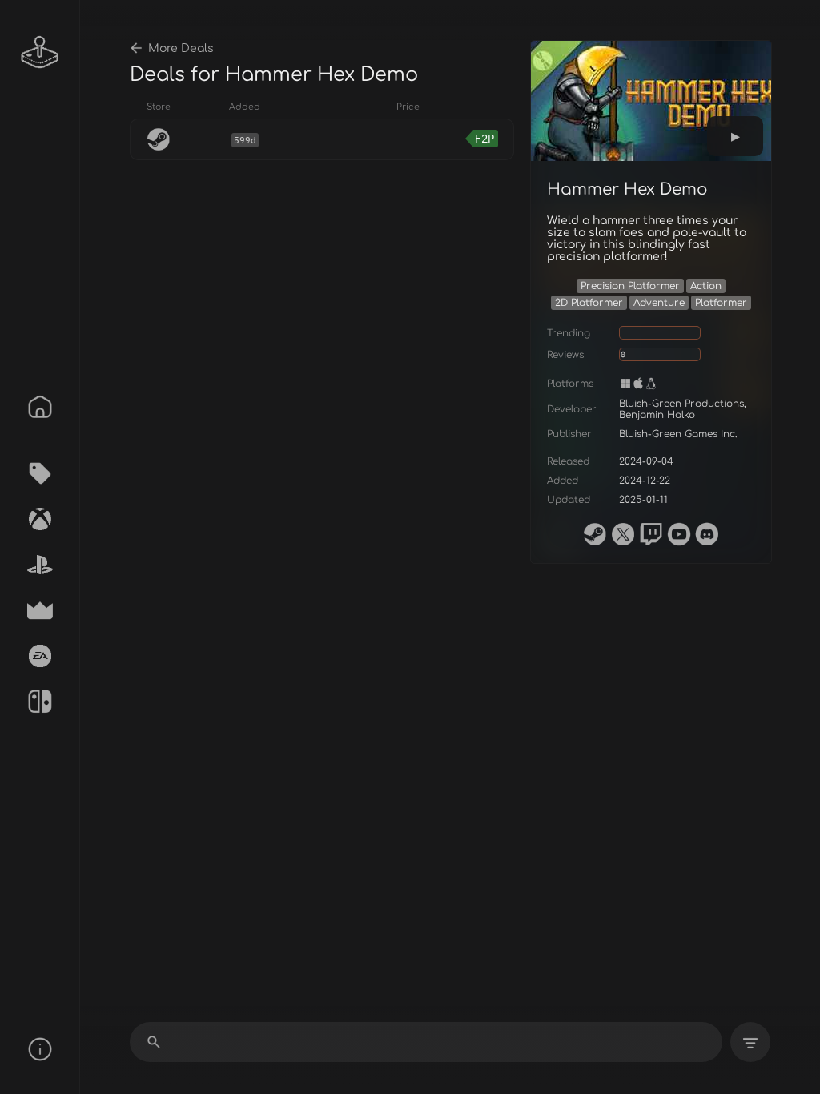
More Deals (181, 48)
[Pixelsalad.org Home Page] (40, 52)
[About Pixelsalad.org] (40, 1049)
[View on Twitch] (651, 534)
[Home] (40, 407)
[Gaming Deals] (40, 473)
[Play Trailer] (735, 136)
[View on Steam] (595, 534)
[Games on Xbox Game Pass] (40, 519)
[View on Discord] (707, 534)
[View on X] (623, 534)
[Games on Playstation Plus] (40, 564)
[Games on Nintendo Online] (40, 701)
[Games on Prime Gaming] (40, 610)
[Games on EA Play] (40, 656)
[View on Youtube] (679, 534)
